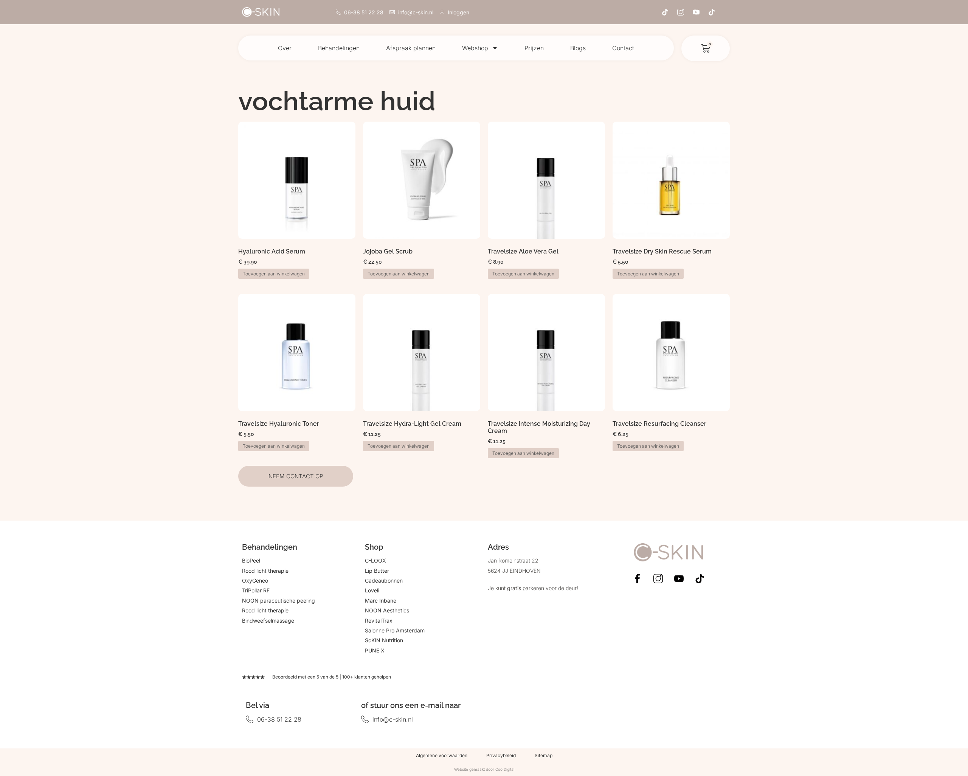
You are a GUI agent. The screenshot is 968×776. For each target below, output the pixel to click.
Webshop (475, 48)
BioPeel (251, 560)
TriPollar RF (256, 590)
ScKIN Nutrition (384, 640)
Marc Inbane (380, 600)
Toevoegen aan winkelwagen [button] (274, 274)
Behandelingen (339, 48)
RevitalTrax (378, 620)
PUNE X (375, 650)
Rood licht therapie (265, 570)
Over (285, 48)
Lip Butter (377, 570)
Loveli (372, 590)
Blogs (578, 48)
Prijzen (534, 48)
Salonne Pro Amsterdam (395, 630)
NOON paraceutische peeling (278, 600)
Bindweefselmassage (268, 620)
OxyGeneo (255, 580)
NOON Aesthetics (387, 610)
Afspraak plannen (411, 48)
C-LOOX (375, 560)
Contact (623, 48)
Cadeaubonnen (384, 580)
